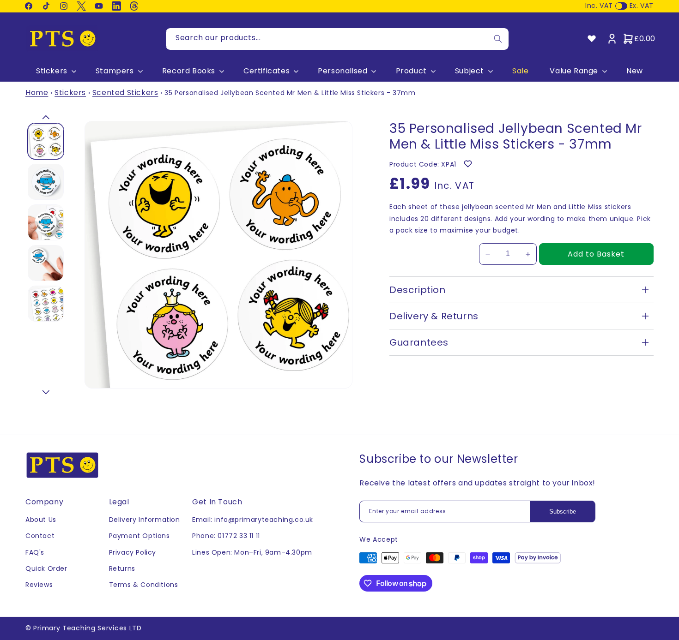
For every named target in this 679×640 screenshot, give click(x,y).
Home (36, 92)
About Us (40, 519)
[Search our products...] (498, 39)
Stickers (51, 71)
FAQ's (34, 552)
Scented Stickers (125, 92)
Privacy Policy (132, 552)
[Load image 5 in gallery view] (46, 304)
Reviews (39, 584)
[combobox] (337, 39)
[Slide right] (46, 392)
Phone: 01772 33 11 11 (226, 535)
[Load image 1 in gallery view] (46, 141)
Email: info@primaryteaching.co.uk (252, 519)
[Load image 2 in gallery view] (46, 182)
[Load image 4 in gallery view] (46, 263)
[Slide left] (46, 117)
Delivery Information (144, 519)
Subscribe (562, 511)
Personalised (342, 71)
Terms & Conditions (143, 584)
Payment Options (139, 535)
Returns (122, 568)
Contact (40, 535)
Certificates (266, 71)
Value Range (574, 71)
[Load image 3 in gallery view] (46, 222)
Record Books (188, 71)
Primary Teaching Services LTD (87, 628)
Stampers (115, 71)
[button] (55, 71)
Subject (469, 71)
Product (411, 71)
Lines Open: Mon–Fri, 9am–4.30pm (252, 552)
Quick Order (46, 568)
